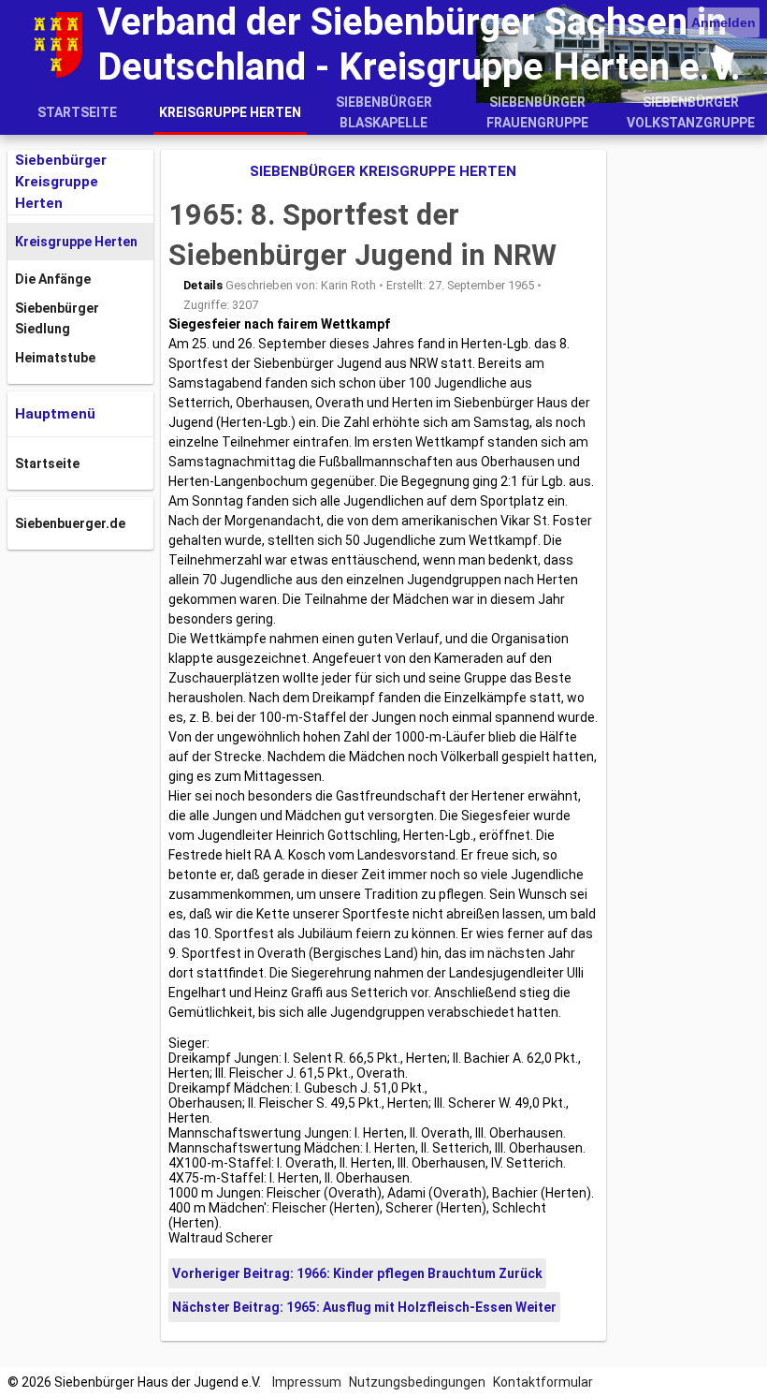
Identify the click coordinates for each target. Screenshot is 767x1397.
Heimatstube (55, 357)
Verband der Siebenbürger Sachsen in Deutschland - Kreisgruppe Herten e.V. (419, 44)
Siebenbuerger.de (70, 523)
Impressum (306, 1382)
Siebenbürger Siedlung (57, 318)
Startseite (77, 112)
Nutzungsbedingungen (417, 1382)
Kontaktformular (543, 1382)
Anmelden (723, 22)
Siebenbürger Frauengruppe (537, 112)
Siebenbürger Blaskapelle (384, 112)
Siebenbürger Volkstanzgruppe (691, 112)
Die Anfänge (53, 279)
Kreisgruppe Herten (230, 112)
